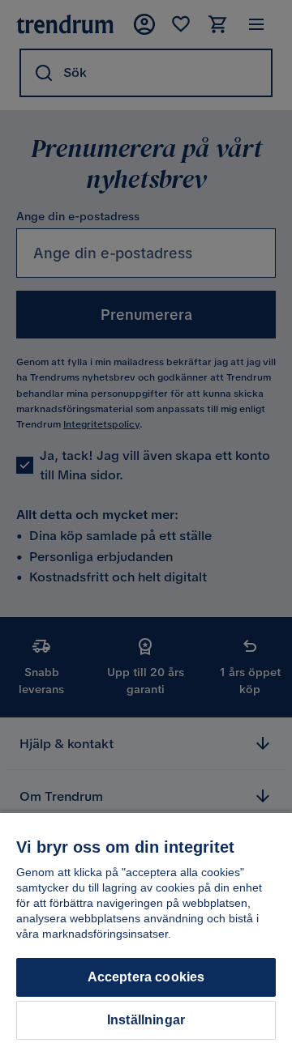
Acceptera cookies (146, 977)
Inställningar (146, 1020)
